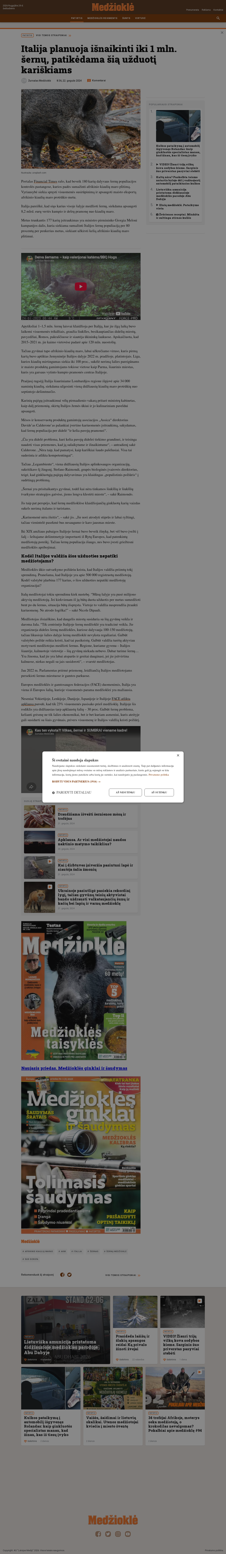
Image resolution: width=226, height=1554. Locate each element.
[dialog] (113, 776)
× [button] (178, 755)
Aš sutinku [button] (159, 792)
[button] (113, 781)
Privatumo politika (159, 774)
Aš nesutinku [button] (125, 792)
